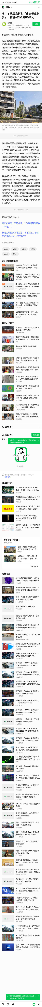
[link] (8, 1004)
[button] (3, 1004)
